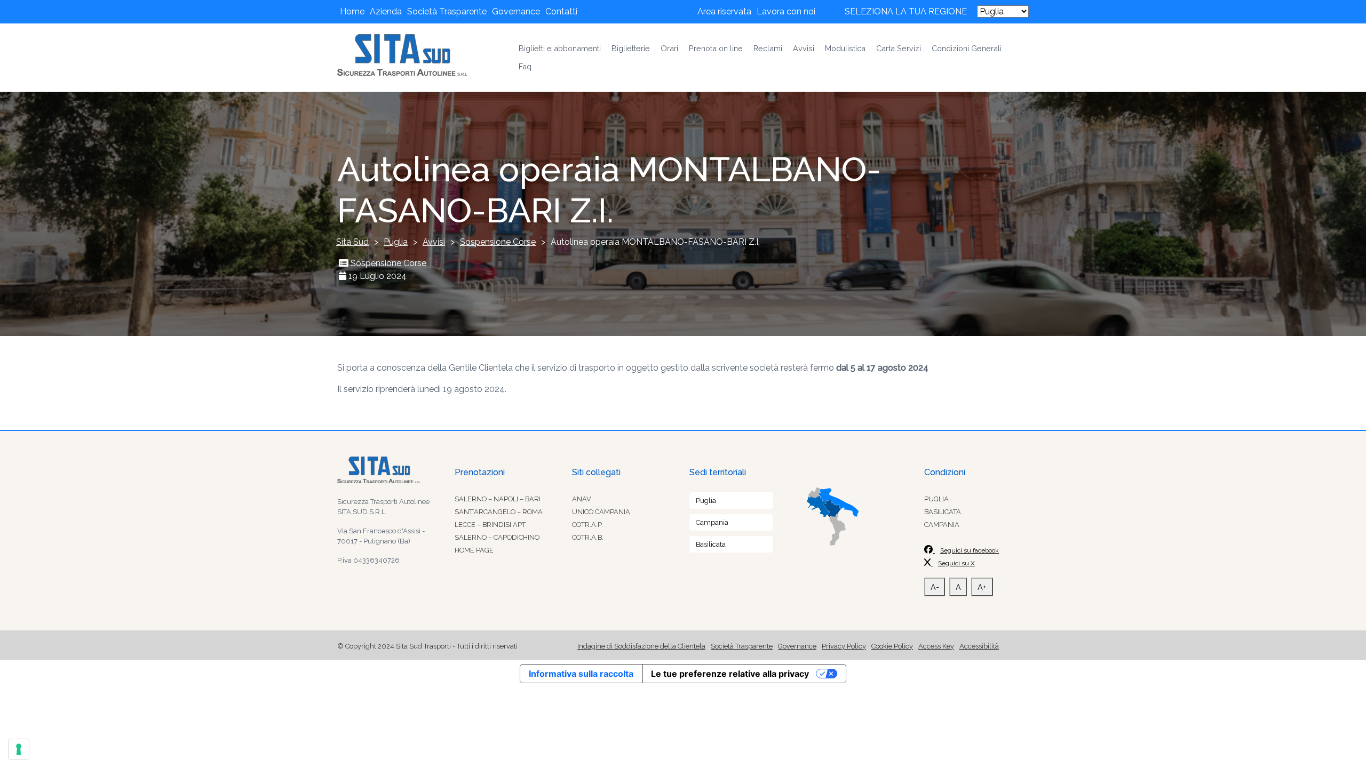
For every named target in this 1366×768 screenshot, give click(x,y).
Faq (525, 66)
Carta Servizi (898, 48)
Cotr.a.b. (587, 537)
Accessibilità (979, 646)
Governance (516, 11)
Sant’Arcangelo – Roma (499, 512)
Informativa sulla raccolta (581, 673)
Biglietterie (630, 48)
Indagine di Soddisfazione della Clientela (641, 646)
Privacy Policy (844, 646)
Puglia (706, 501)
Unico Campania (601, 512)
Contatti (561, 11)
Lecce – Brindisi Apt (490, 525)
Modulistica (845, 48)
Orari (669, 48)
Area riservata (724, 11)
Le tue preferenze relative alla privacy (730, 673)
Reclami (767, 48)
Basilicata (711, 544)
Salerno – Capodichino (497, 537)
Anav (581, 499)
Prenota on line (716, 48)
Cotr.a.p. (587, 525)
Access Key (936, 646)
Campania (712, 522)
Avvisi (803, 48)
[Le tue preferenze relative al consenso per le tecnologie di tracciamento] (19, 749)
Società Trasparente (447, 11)
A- (935, 586)
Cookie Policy (892, 646)
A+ (982, 586)
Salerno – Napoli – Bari (498, 499)
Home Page (474, 550)
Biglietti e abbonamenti (560, 48)
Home (352, 11)
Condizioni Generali (967, 48)
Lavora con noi (786, 11)
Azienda (386, 11)
